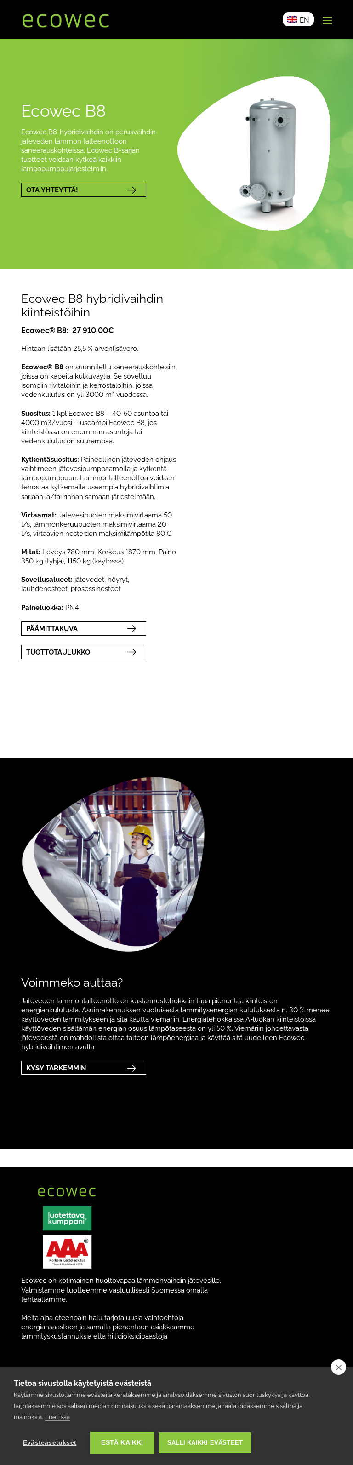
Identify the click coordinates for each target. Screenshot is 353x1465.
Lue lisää (57, 1416)
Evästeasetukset (49, 1442)
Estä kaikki (122, 1442)
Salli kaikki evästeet (205, 1442)
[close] (338, 1367)
